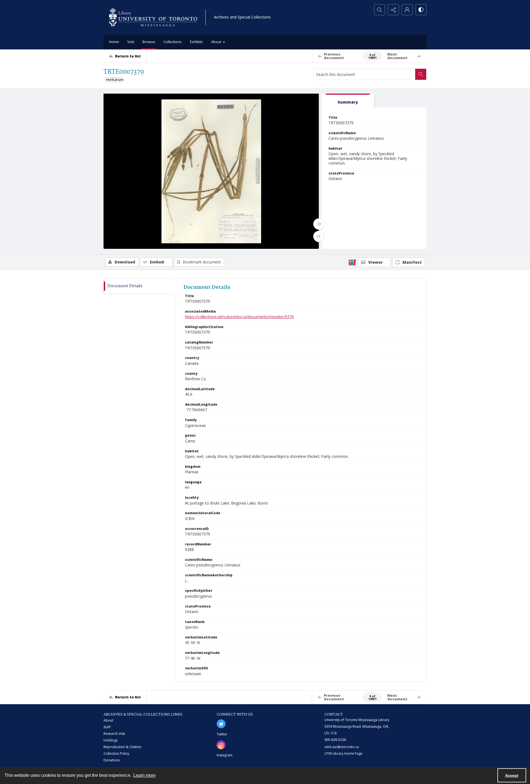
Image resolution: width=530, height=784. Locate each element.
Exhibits (196, 41)
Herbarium (114, 79)
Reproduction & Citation (122, 747)
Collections (172, 41)
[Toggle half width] (318, 236)
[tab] (348, 101)
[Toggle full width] (318, 223)
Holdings (111, 740)
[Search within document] (420, 74)
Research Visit (114, 733)
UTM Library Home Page (343, 753)
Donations (112, 760)
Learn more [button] (144, 775)
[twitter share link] (221, 723)
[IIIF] (352, 262)
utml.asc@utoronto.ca (341, 747)
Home (114, 41)
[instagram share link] (221, 744)
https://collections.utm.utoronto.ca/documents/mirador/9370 (239, 316)
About (108, 720)
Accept (511, 775)
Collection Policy (116, 753)
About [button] (216, 41)
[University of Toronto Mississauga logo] (153, 17)
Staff (107, 727)
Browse (148, 41)
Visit (130, 41)
